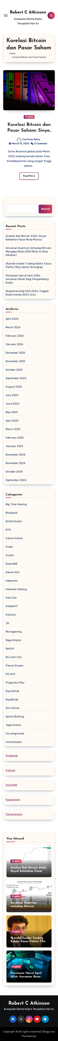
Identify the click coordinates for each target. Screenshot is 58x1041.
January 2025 (14, 446)
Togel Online (13, 725)
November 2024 (15, 463)
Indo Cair (11, 597)
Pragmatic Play (15, 682)
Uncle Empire (14, 742)
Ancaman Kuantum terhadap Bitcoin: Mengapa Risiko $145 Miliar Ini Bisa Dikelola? (29, 252)
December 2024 (15, 454)
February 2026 (15, 335)
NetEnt (10, 648)
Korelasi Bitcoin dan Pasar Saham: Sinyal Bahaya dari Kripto (29, 131)
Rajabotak (12, 755)
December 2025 (15, 352)
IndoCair (11, 614)
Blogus (47, 1031)
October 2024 (14, 471)
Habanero (12, 580)
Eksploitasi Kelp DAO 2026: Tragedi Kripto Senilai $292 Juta (27, 293)
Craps (9, 546)
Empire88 (11, 563)
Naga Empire (13, 640)
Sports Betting (15, 716)
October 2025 (14, 369)
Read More (29, 176)
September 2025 (16, 378)
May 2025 (12, 412)
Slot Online (12, 708)
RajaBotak (12, 699)
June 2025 (12, 403)
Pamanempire (14, 814)
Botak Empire (14, 521)
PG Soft (10, 674)
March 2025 (13, 429)
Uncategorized (15, 733)
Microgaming (14, 631)
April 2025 (12, 420)
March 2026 (13, 327)
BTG (8, 529)
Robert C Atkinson (28, 12)
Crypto (29, 116)
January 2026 (14, 344)
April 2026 (12, 318)
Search (45, 209)
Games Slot (13, 572)
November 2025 (15, 361)
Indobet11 (12, 606)
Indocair (10, 770)
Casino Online (14, 538)
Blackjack (12, 512)
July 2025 (12, 395)
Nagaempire (13, 799)
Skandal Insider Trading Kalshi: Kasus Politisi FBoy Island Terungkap (28, 265)
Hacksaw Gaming (16, 589)
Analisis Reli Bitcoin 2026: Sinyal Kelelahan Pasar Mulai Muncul (26, 238)
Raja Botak (12, 691)
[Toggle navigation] (5, 15)
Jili (7, 623)
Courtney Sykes (31, 139)
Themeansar (28, 1036)
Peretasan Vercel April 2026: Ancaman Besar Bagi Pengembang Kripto (27, 279)
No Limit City (14, 657)
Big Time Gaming (16, 504)
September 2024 (16, 480)
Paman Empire (14, 665)
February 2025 (15, 437)
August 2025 (14, 386)
